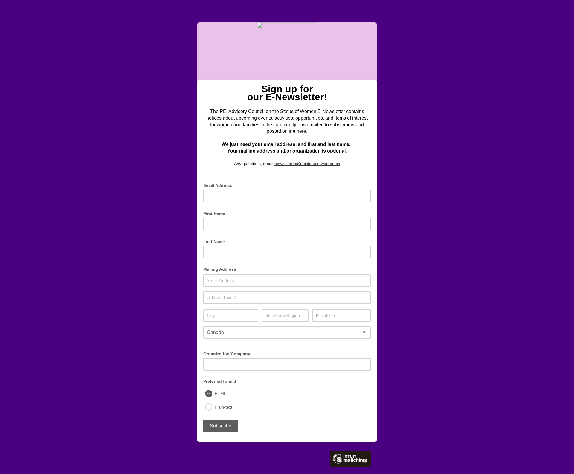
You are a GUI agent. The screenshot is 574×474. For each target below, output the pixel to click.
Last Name (215, 241)
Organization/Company (226, 353)
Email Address (219, 185)
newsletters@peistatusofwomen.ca (307, 163)
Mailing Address (219, 269)
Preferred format (219, 381)
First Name (216, 213)
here (301, 131)
